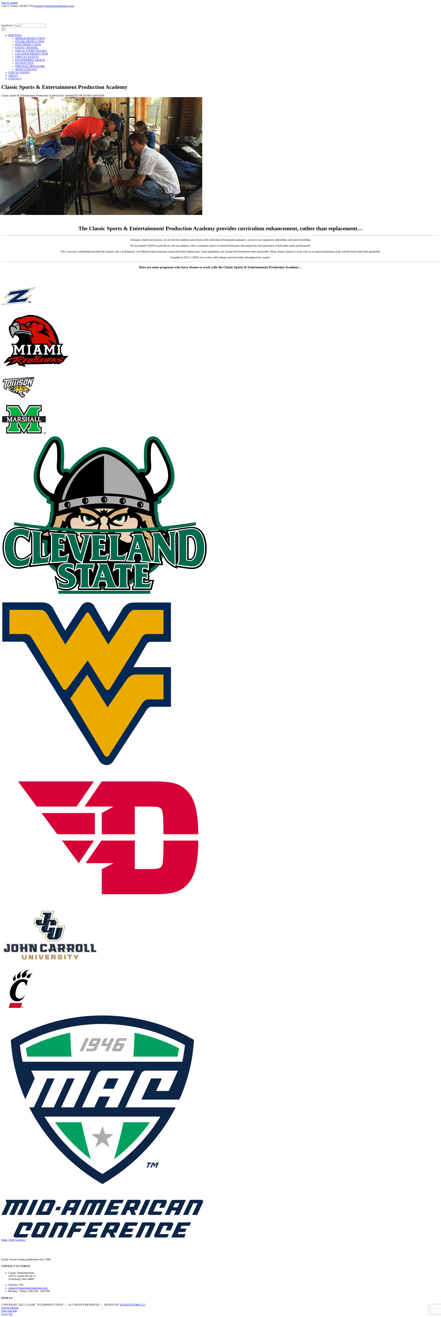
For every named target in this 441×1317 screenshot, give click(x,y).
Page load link (9, 1310)
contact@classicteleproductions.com (54, 5)
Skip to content (9, 2)
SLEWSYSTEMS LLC (133, 1304)
